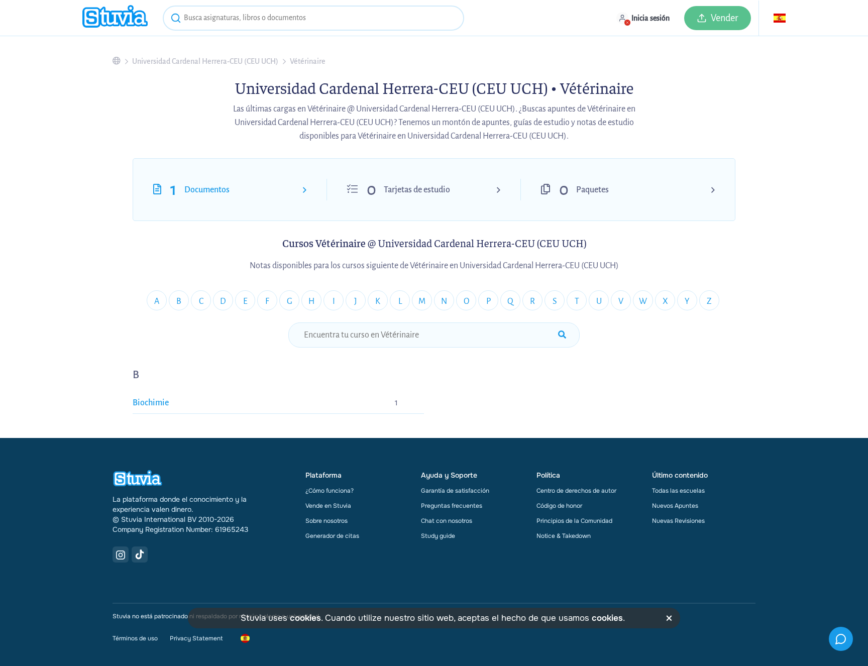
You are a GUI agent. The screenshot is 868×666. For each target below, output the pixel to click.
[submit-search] (562, 335)
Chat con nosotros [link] (446, 521)
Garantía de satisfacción (455, 491)
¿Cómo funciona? (329, 491)
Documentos (207, 189)
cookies (305, 618)
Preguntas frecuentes (451, 506)
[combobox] (313, 18)
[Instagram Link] (121, 554)
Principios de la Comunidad (574, 521)
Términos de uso (135, 638)
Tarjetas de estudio (417, 189)
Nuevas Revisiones (678, 521)
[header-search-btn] (175, 20)
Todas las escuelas (678, 491)
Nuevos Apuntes (675, 506)
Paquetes (592, 189)
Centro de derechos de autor (576, 491)
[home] (115, 18)
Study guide (438, 536)
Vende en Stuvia (328, 506)
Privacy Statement (196, 638)
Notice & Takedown (563, 536)
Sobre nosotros (326, 521)
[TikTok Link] (140, 554)
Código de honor (559, 506)
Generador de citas (332, 536)
